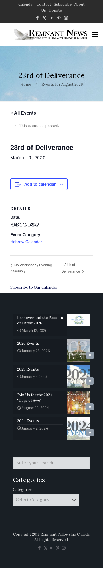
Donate (55, 10)
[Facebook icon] (37, 18)
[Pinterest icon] (59, 18)
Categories (23, 489)
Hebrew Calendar (26, 241)
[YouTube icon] (51, 18)
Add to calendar (40, 184)
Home (25, 84)
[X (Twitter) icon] (44, 18)
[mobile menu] (95, 34)
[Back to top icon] (91, 556)
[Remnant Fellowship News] (51, 34)
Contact (44, 4)
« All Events (23, 112)
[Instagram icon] (66, 18)
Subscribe (63, 4)
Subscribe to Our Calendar (33, 287)
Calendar (26, 4)
